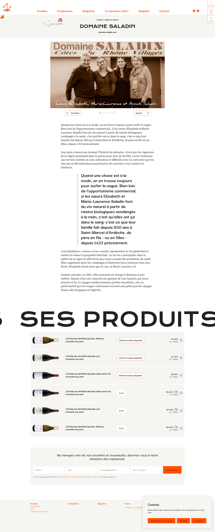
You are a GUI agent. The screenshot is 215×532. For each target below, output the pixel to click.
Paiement (211, 21)
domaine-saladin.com (108, 32)
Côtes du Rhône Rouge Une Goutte (88, 374)
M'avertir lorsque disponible (130, 340)
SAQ (32, 508)
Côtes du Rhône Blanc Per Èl (85, 339)
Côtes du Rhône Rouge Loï (83, 356)
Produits (42, 11)
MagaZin (144, 11)
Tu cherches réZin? (117, 11)
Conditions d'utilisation (92, 476)
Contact (164, 11)
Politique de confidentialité (71, 476)
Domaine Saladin (75, 342)
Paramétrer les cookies (161, 520)
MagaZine (88, 11)
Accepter (199, 520)
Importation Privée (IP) (39, 511)
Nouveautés (35, 506)
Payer (127, 503)
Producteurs (65, 11)
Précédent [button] (75, 112)
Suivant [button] (139, 112)
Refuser (183, 520)
